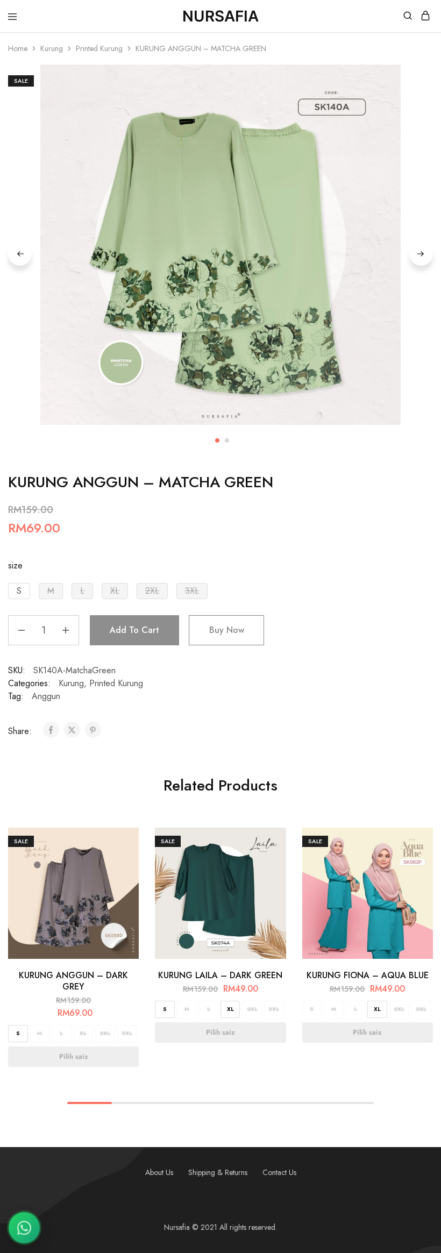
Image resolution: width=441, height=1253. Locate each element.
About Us (159, 1172)
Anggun (46, 696)
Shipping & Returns (217, 1172)
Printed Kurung (99, 48)
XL (83, 1033)
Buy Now (226, 630)
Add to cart (134, 630)
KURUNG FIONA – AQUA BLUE (368, 975)
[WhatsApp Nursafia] (24, 1227)
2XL (104, 1033)
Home (17, 48)
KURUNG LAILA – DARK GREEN (220, 975)
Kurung (51, 48)
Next (421, 254)
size (15, 565)
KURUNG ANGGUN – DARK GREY (73, 981)
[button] (19, 591)
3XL (127, 1033)
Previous (20, 254)
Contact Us (279, 1172)
